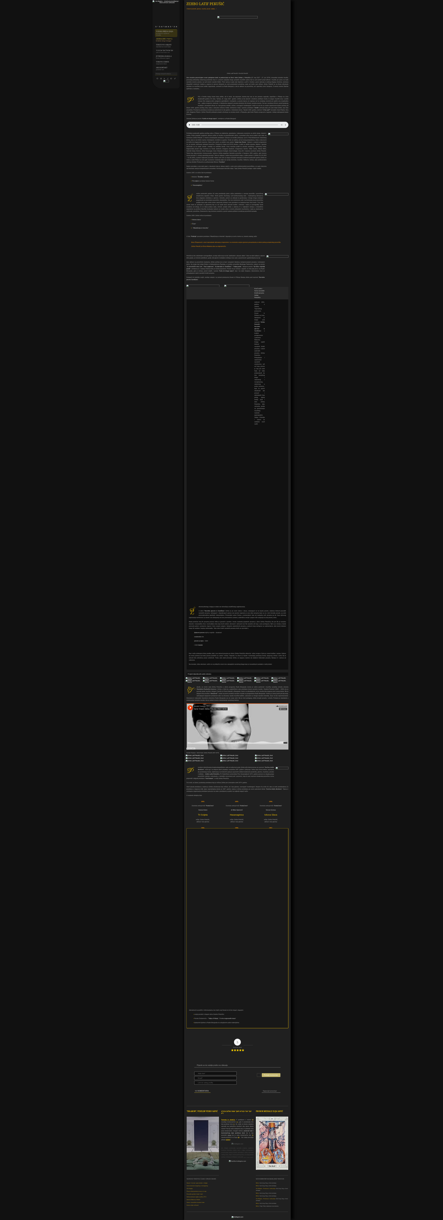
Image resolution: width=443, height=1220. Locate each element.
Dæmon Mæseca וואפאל (193, 1199)
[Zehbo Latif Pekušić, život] (203, 756)
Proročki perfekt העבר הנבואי (195, 1194)
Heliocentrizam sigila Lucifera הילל (196, 1196)
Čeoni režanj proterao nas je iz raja (196, 1191)
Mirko (257, 1183)
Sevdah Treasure (191, 752)
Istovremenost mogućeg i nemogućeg (197, 1185)
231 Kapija (190, 1188)
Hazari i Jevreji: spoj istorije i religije (197, 1183)
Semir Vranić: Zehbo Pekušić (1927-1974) (208, 752)
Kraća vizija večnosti (193, 1205)
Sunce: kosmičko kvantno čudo (195, 1202)
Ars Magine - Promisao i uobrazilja (265, 1188)
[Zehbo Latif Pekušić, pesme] (194, 678)
